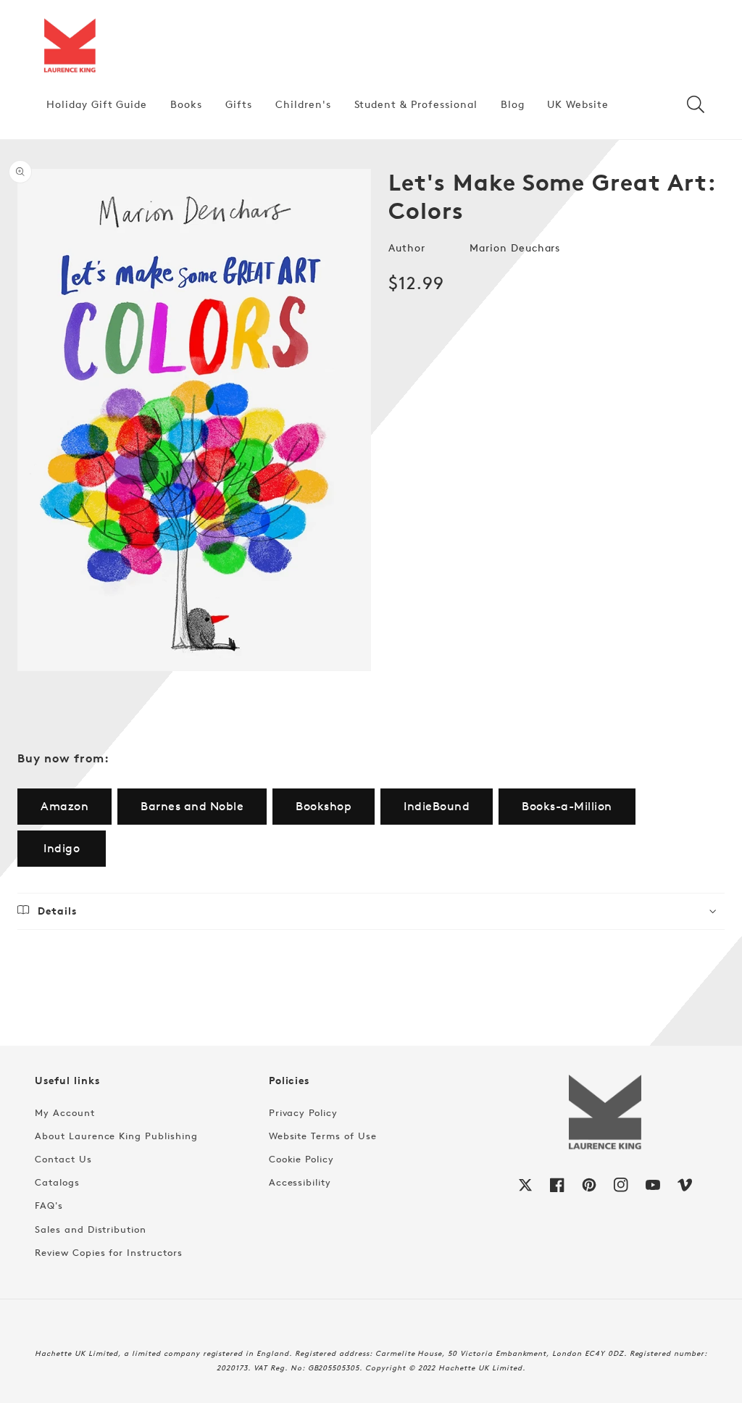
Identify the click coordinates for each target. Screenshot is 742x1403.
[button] (695, 104)
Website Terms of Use (323, 1135)
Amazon (64, 806)
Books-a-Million (567, 806)
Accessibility (300, 1182)
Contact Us (63, 1159)
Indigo (61, 848)
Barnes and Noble (192, 806)
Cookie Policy (301, 1159)
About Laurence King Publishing (116, 1135)
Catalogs (57, 1182)
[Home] (69, 46)
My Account (65, 1112)
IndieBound (437, 806)
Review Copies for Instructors (109, 1252)
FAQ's (49, 1205)
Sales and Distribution (90, 1229)
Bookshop (323, 806)
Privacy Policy (303, 1112)
